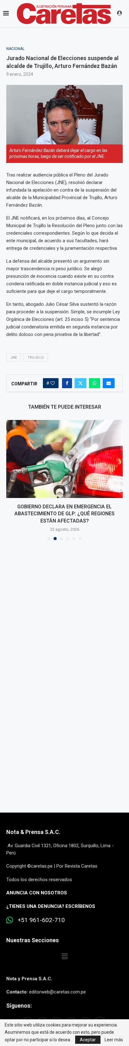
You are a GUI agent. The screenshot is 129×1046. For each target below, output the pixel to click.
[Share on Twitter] (80, 383)
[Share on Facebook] (67, 383)
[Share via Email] (109, 383)
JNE (13, 357)
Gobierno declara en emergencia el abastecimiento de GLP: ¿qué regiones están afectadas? (64, 514)
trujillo (36, 357)
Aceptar (88, 1039)
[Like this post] (52, 383)
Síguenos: (19, 1005)
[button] (11, 479)
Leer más (114, 1040)
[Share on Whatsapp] (94, 383)
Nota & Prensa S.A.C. (33, 832)
